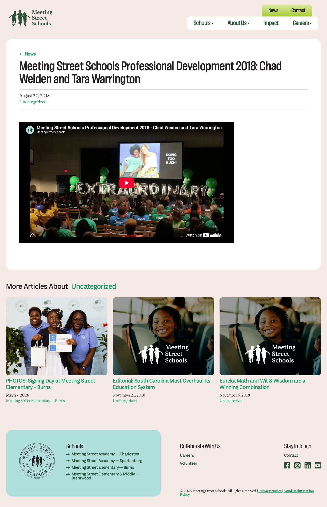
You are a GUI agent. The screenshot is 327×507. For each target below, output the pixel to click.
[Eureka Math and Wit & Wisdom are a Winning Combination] (270, 336)
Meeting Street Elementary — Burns (35, 401)
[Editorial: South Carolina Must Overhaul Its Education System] (163, 336)
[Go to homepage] (30, 18)
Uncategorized (32, 102)
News (30, 54)
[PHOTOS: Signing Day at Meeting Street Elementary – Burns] (56, 336)
